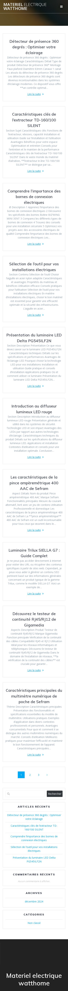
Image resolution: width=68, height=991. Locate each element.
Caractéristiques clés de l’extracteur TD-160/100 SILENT (34, 120)
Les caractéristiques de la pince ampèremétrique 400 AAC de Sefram (34, 483)
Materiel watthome (25, 7)
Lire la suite (34, 94)
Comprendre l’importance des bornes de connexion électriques (34, 197)
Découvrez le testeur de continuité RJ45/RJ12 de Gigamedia (34, 619)
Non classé (34, 923)
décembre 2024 (34, 901)
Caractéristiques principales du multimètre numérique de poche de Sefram (34, 696)
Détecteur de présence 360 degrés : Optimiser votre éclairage (34, 47)
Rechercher (54, 793)
